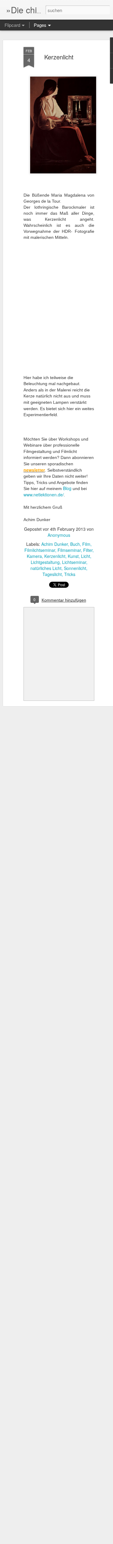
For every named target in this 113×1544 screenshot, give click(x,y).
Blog (67, 488)
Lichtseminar (74, 562)
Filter (88, 550)
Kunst (73, 556)
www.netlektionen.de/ (44, 495)
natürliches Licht (45, 568)
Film (86, 544)
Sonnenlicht (75, 568)
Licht (85, 556)
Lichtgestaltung (45, 562)
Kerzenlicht (59, 56)
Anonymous (59, 535)
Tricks (69, 574)
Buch (75, 544)
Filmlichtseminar (39, 550)
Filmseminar (69, 550)
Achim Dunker (54, 544)
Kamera (34, 556)
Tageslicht (52, 574)
